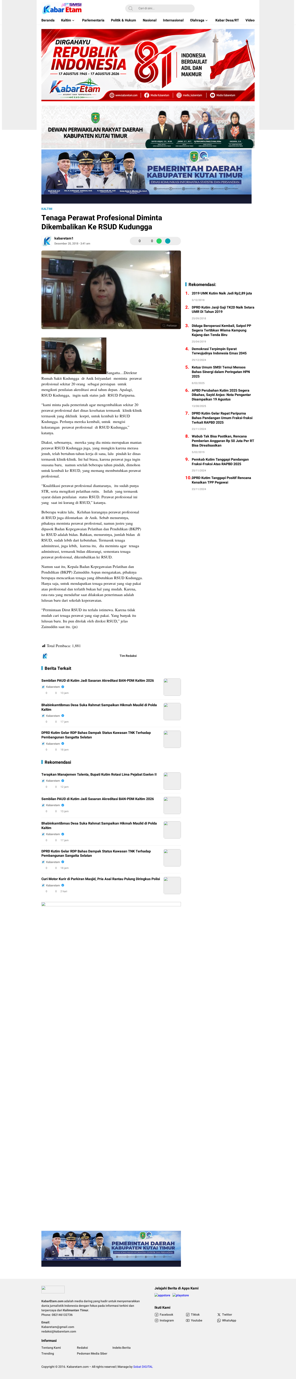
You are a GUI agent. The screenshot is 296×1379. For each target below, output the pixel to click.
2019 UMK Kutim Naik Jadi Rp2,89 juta (222, 293)
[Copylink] (167, 241)
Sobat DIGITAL (143, 1367)
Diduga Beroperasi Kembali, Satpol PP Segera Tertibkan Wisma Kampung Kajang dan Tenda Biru (221, 330)
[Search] (130, 8)
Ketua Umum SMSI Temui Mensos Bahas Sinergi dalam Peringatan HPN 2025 (221, 372)
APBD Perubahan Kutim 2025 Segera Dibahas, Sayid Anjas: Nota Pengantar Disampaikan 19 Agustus (221, 395)
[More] (176, 241)
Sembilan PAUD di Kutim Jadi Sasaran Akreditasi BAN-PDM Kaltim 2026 (97, 680)
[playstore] (180, 1297)
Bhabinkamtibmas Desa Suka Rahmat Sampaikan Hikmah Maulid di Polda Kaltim (99, 707)
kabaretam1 (63, 238)
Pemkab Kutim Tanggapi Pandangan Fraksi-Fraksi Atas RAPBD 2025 (220, 461)
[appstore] (162, 1297)
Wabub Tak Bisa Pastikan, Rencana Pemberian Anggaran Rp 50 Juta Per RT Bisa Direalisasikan (223, 441)
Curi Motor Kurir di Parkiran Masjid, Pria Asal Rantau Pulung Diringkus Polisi (100, 879)
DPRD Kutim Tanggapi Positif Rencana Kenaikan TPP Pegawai (221, 480)
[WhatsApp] (159, 241)
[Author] (47, 241)
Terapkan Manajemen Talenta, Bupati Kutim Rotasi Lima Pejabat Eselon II (99, 774)
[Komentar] (146, 241)
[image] (172, 687)
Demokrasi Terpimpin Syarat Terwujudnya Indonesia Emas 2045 (219, 351)
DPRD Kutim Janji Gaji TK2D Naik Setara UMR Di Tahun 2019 (223, 309)
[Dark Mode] (252, 8)
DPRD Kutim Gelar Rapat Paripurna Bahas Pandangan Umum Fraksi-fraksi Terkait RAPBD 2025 (222, 418)
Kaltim (46, 209)
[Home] (239, 8)
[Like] (134, 241)
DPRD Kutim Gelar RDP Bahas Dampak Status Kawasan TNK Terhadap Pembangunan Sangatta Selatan (96, 735)
